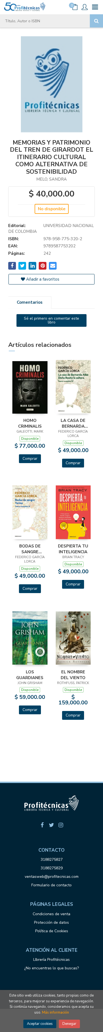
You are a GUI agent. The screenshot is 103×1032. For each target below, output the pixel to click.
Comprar (30, 458)
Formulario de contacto (51, 885)
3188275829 (52, 868)
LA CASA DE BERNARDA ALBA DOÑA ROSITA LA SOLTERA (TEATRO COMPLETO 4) (73, 423)
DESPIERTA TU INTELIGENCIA (73, 548)
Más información (55, 1012)
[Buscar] (96, 20)
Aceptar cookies (40, 1023)
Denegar (69, 1023)
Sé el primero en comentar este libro (51, 320)
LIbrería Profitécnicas (51, 959)
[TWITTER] (52, 825)
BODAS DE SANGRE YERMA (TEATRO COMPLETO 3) (30, 548)
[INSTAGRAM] (61, 825)
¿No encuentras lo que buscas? (51, 968)
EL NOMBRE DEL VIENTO (73, 674)
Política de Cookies (51, 931)
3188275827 (52, 859)
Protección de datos (51, 922)
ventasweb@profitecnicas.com (52, 876)
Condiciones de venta (51, 914)
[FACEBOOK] (42, 825)
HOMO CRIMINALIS (30, 423)
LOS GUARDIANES (29, 674)
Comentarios (30, 302)
